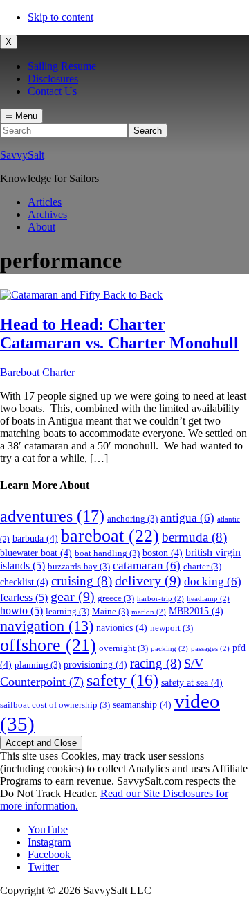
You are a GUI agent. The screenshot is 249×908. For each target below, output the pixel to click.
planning (38, 665)
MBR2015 (196, 610)
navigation (46, 625)
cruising (81, 580)
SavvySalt (22, 155)
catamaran (147, 565)
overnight (123, 648)
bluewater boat (36, 552)
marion (148, 612)
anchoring (132, 519)
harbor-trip (160, 599)
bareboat (110, 536)
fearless (24, 597)
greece (116, 598)
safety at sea (192, 682)
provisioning (95, 664)
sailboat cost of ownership (55, 705)
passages (210, 648)
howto (21, 610)
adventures (52, 515)
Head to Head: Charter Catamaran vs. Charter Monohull (119, 333)
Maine (110, 611)
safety (122, 680)
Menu (24, 116)
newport (171, 628)
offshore (48, 645)
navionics (121, 627)
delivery (148, 580)
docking (212, 581)
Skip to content (60, 17)
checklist (24, 581)
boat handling (107, 553)
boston (162, 552)
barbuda (35, 538)
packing (169, 648)
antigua (187, 517)
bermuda (194, 537)
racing (155, 663)
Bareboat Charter (37, 372)
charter (202, 566)
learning (67, 611)
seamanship (142, 704)
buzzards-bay (79, 566)
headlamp (208, 599)
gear (72, 596)
